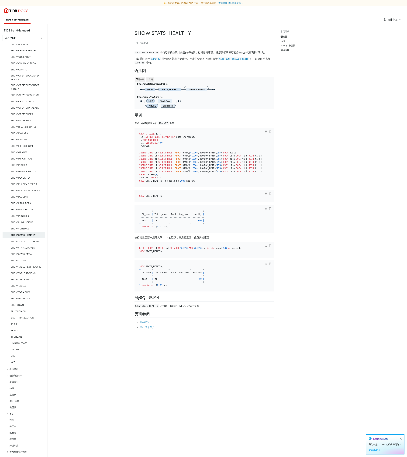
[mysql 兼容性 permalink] (162, 298)
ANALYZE (145, 322)
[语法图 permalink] (148, 71)
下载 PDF (143, 43)
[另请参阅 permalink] (152, 314)
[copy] (270, 131)
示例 (283, 41)
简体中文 (392, 19)
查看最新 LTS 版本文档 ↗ (230, 3)
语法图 (284, 36)
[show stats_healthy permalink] (194, 33)
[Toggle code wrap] (266, 131)
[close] (401, 438)
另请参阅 (285, 50)
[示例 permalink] (145, 115)
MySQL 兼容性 (288, 45)
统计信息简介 (147, 327)
